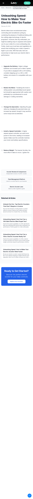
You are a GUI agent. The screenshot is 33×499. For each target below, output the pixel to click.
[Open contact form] (29, 495)
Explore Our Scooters (16, 281)
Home (2, 7)
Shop (27, 3)
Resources (8, 7)
